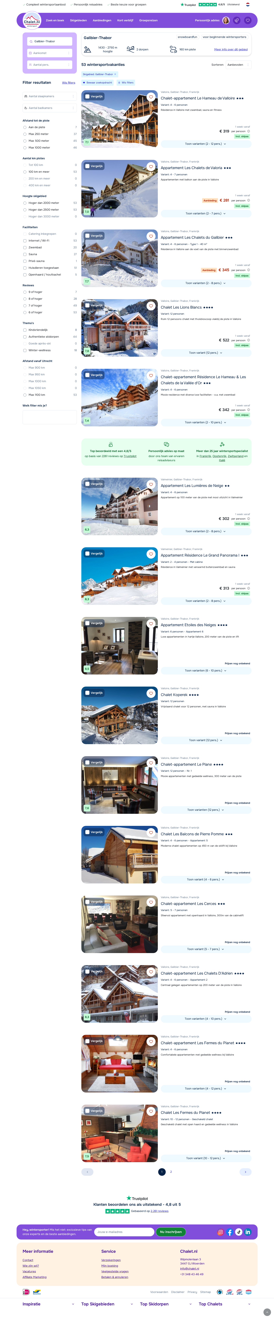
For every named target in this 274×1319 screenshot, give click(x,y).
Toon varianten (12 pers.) (204, 810)
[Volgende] (154, 118)
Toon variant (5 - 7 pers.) (204, 949)
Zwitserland (235, 456)
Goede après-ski (53, 343)
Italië (222, 460)
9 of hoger (53, 292)
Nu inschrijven (171, 1232)
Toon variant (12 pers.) (204, 353)
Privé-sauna (53, 261)
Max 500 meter (53, 141)
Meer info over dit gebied (231, 49)
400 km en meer (53, 185)
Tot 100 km (53, 165)
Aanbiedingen (102, 20)
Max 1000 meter (53, 147)
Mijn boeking (109, 1266)
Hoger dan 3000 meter (53, 216)
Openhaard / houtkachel (53, 274)
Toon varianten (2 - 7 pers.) (204, 213)
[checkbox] (94, 96)
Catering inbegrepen (53, 234)
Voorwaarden (159, 1292)
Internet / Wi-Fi (53, 241)
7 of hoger (53, 305)
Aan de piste (53, 127)
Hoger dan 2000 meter (53, 203)
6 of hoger (53, 312)
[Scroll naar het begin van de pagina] (267, 1312)
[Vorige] (85, 118)
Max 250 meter (53, 134)
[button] (166, 44)
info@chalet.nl (189, 1268)
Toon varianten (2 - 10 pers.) (204, 422)
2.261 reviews (160, 1211)
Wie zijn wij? (31, 1266)
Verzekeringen (111, 1260)
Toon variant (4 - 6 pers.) (204, 879)
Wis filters (68, 83)
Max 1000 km (53, 381)
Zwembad (53, 247)
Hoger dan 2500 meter (53, 210)
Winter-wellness (53, 350)
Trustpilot (130, 456)
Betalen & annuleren (114, 1277)
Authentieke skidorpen (53, 337)
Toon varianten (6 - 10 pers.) (204, 670)
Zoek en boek (55, 20)
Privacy (192, 1292)
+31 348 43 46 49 (191, 1274)
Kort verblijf (125, 20)
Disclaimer (178, 1292)
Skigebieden (78, 20)
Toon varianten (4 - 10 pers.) (204, 1019)
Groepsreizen (148, 20)
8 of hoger (53, 299)
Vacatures (29, 1271)
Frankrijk (205, 456)
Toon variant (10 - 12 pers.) (204, 1158)
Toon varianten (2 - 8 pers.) (203, 283)
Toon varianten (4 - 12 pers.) (204, 1088)
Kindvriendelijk (53, 330)
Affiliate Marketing (35, 1277)
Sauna (53, 254)
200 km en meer (53, 178)
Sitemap (205, 1292)
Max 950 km (53, 374)
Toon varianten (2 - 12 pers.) (204, 144)
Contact (28, 1260)
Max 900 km (53, 368)
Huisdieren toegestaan (53, 268)
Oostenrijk (219, 456)
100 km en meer (53, 172)
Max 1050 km (53, 388)
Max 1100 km (53, 395)
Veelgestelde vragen (115, 1271)
